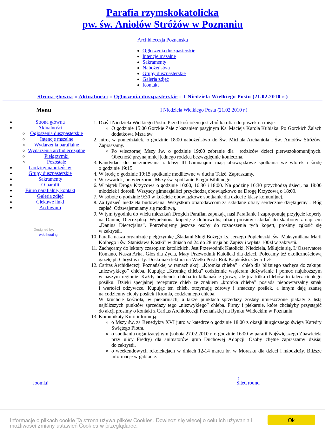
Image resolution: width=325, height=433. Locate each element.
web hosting (48, 234)
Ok (291, 420)
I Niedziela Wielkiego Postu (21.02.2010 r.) (203, 110)
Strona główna (55, 96)
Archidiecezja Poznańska (162, 39)
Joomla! (41, 382)
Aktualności (93, 96)
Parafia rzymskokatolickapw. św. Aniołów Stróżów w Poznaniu (162, 18)
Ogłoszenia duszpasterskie (146, 96)
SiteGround (248, 382)
